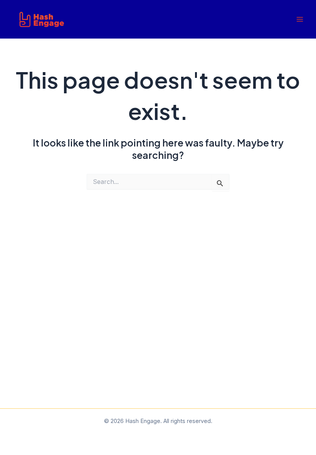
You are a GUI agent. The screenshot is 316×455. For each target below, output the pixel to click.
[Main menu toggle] (299, 19)
